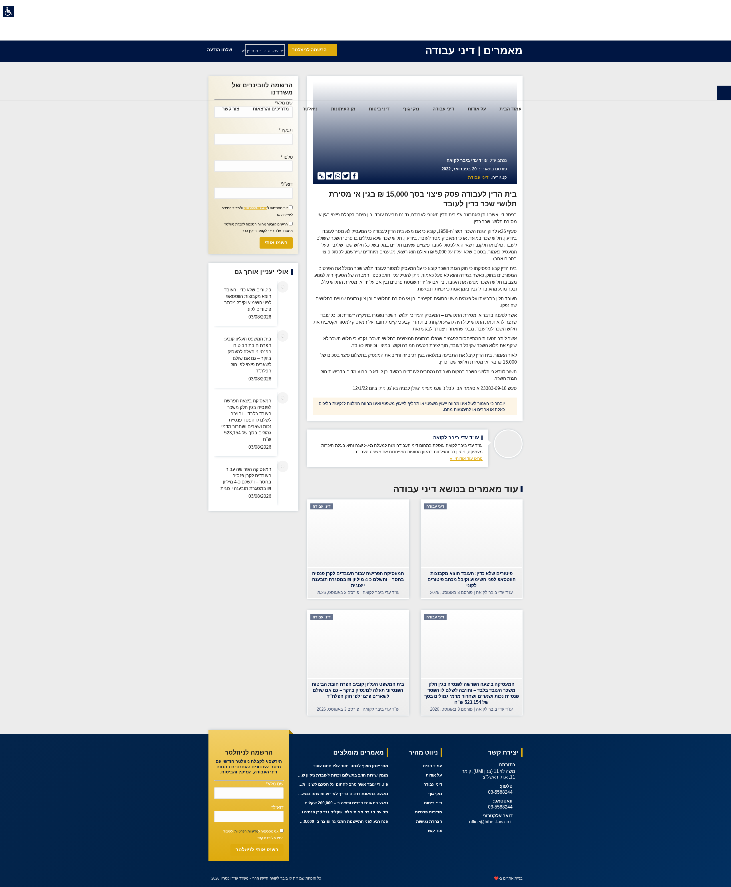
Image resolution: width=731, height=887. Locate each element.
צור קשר (434, 830)
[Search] (208, 109)
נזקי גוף (435, 793)
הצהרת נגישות (429, 821)
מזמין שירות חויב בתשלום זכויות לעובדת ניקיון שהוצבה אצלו (343, 775)
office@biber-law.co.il (491, 821)
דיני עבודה (478, 177)
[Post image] (282, 287)
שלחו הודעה (219, 49)
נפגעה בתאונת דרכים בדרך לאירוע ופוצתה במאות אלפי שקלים (343, 793)
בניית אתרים (513, 878)
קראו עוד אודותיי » (466, 458)
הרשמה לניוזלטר (309, 49)
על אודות (434, 775)
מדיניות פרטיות (428, 812)
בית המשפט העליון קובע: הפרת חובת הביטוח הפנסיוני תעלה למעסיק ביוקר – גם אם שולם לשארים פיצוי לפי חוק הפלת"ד (247, 354)
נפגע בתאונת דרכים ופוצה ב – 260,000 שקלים (346, 803)
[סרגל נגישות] (8, 11)
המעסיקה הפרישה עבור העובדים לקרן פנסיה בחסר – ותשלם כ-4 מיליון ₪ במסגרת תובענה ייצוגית (245, 479)
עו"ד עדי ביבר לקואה (467, 160)
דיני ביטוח (433, 803)
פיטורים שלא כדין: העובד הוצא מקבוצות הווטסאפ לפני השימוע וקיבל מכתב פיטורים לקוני (247, 299)
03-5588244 (500, 792)
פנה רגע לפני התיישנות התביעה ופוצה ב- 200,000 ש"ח (343, 821)
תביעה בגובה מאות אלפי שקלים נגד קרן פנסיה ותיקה (343, 812)
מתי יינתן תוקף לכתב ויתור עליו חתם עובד (350, 765)
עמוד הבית (432, 765)
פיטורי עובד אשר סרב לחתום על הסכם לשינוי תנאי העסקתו (343, 784)
